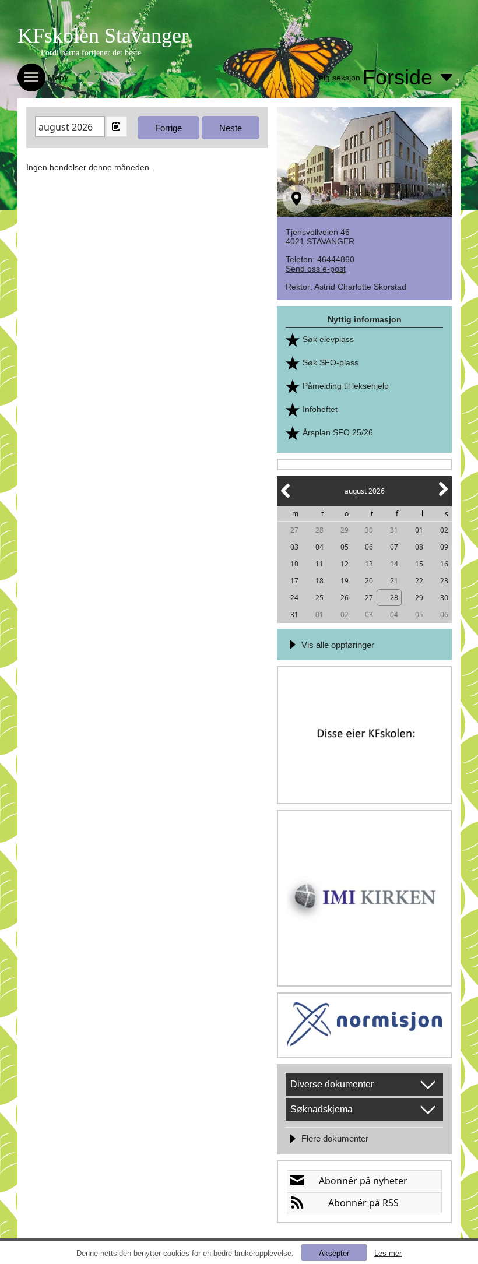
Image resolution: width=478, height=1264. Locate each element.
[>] (442, 496)
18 (319, 581)
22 (419, 581)
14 (394, 564)
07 (394, 547)
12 (344, 564)
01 (419, 530)
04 (319, 547)
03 (294, 547)
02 (444, 530)
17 (294, 581)
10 (294, 564)
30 (369, 530)
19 (344, 581)
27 (294, 530)
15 (419, 564)
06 (369, 547)
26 (344, 598)
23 (444, 581)
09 (444, 547)
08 (419, 547)
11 (319, 564)
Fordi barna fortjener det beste (91, 52)
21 (394, 581)
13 (369, 564)
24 (294, 598)
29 (344, 530)
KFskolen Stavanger (102, 35)
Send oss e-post (316, 268)
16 (444, 564)
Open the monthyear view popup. (116, 126)
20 (369, 581)
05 (344, 547)
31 (394, 530)
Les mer (388, 1253)
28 (319, 530)
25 (319, 598)
